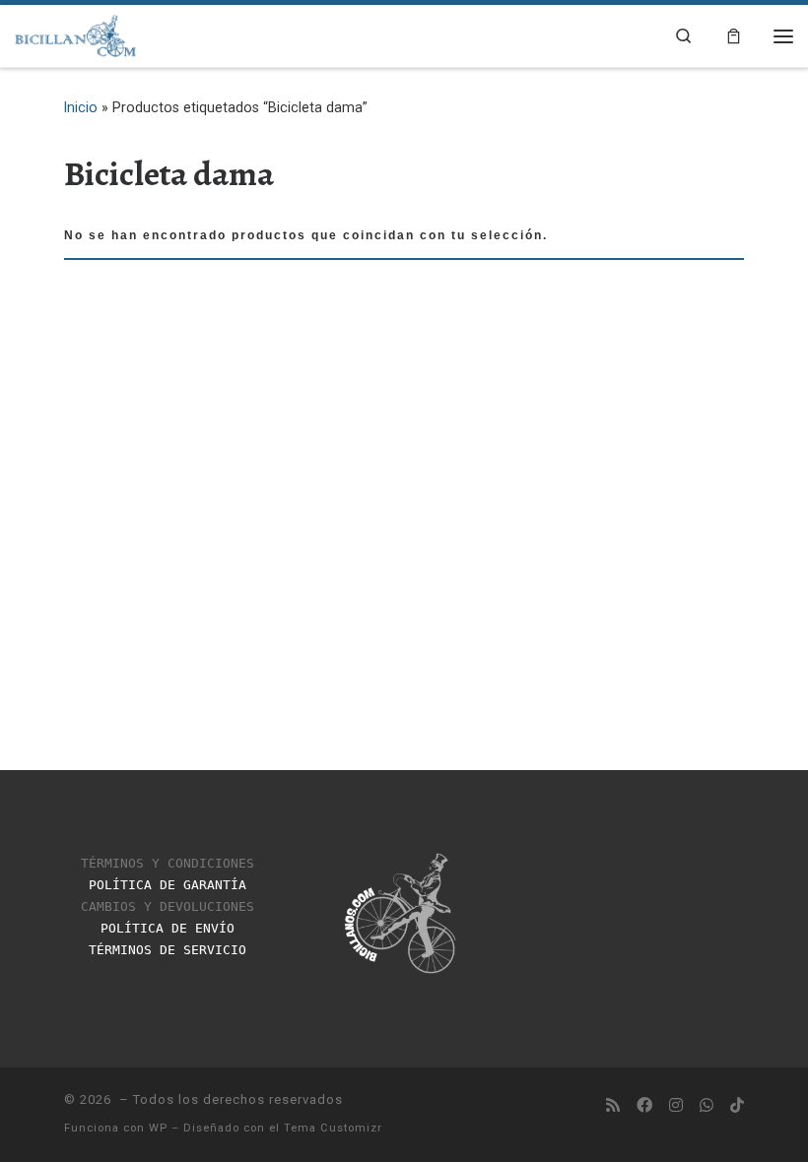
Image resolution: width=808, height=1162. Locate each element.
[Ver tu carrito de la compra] (733, 35)
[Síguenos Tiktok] (737, 1106)
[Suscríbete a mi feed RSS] (613, 1106)
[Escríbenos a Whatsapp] (706, 1106)
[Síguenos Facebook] (644, 1106)
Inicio (81, 107)
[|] (76, 34)
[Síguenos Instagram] (676, 1106)
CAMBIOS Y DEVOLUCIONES (167, 906)
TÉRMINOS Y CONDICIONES (167, 863)
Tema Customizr (333, 1128)
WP (158, 1128)
